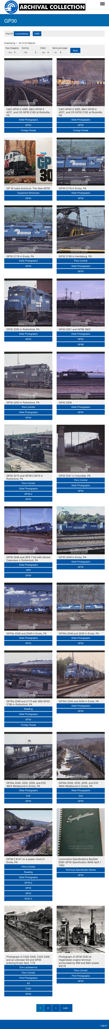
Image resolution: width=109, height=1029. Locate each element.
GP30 (28, 125)
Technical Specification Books (81, 869)
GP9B (81, 344)
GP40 (28, 887)
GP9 (28, 570)
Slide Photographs (28, 119)
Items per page (60, 48)
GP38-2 (28, 493)
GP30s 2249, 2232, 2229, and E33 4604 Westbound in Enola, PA (26, 784)
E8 (28, 983)
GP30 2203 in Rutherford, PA (22, 402)
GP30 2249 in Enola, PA (72, 557)
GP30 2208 (65, 402)
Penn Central (80, 260)
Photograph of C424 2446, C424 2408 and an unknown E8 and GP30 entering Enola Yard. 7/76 (28, 960)
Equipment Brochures (28, 192)
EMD (37, 33)
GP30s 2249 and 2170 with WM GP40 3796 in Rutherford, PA (28, 702)
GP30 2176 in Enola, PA (72, 188)
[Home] (45, 7)
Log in (104, 1025)
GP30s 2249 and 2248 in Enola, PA (79, 701)
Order (43, 48)
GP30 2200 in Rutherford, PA (22, 329)
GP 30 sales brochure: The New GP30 (28, 188)
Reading (28, 708)
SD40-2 (28, 898)
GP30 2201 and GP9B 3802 (75, 329)
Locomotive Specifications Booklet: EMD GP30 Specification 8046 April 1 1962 (80, 862)
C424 (28, 988)
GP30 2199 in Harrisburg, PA (75, 256)
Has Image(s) (12, 48)
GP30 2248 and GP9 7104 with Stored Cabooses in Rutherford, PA (28, 558)
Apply (75, 50)
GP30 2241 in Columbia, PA (75, 475)
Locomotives (21, 33)
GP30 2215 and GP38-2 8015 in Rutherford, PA (24, 477)
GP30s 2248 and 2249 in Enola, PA (26, 633)
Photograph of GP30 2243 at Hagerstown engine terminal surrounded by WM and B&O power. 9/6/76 (79, 961)
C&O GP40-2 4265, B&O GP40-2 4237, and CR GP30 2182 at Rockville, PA (28, 112)
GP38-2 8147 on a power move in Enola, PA (25, 860)
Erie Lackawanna (28, 967)
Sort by (25, 48)
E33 (28, 795)
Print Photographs (28, 977)
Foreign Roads (28, 130)
